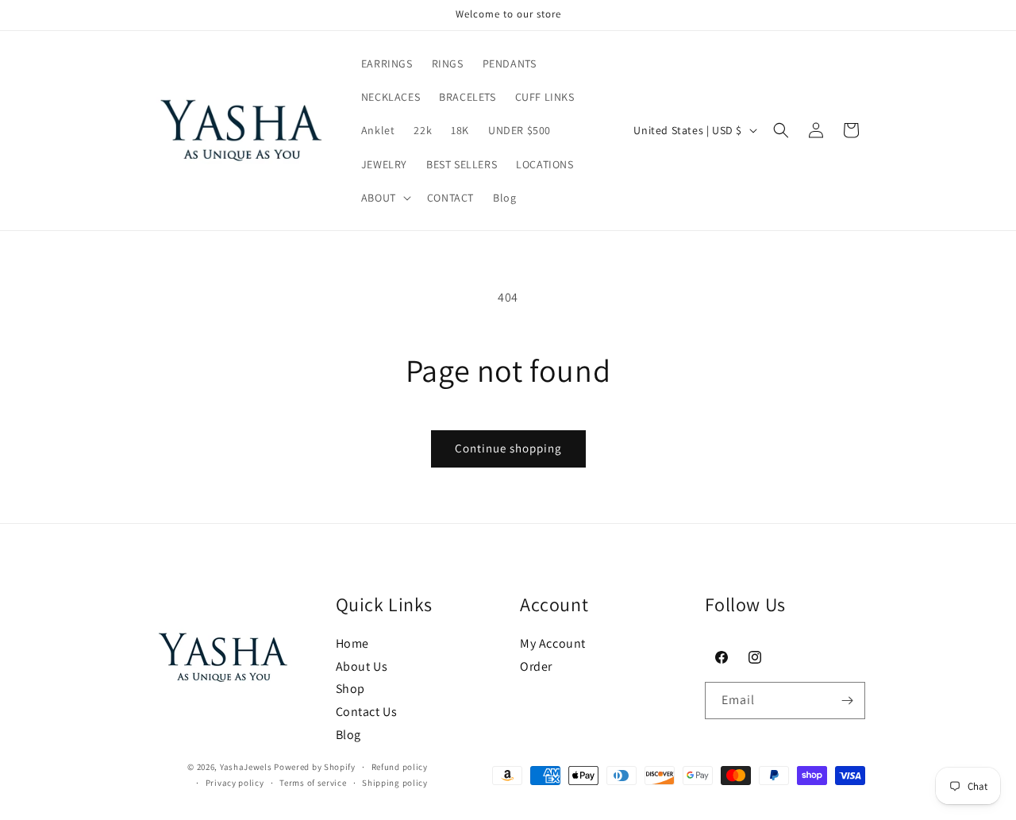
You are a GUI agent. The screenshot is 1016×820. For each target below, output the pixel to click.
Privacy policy (235, 782)
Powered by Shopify (315, 766)
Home (352, 643)
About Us (362, 666)
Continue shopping (508, 448)
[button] (385, 197)
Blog (348, 734)
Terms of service (312, 782)
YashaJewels (246, 766)
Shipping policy (395, 782)
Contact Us (367, 712)
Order (536, 666)
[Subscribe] (846, 700)
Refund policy (399, 766)
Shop (350, 689)
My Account (553, 643)
